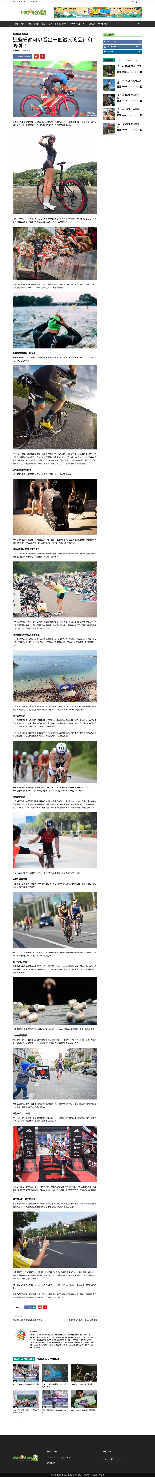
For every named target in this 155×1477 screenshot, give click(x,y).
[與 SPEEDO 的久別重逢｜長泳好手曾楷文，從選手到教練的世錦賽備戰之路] (55, 1373)
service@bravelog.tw (64, 1458)
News (15, 1407)
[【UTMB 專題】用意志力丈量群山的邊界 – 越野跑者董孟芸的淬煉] (109, 85)
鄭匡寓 (124, 72)
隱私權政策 (51, 1463)
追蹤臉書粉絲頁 (60, 24)
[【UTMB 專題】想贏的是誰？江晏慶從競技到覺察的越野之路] (109, 100)
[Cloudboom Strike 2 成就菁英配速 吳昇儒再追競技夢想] (84, 1399)
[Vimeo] (140, 1)
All (120, 60)
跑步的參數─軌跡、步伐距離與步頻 (83, 1320)
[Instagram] (136, 1)
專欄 (16, 24)
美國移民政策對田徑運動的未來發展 (27, 1320)
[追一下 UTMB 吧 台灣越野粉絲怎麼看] (26, 1373)
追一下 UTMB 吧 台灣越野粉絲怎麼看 (26, 1384)
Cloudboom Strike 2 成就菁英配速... (83, 1410)
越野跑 (36, 24)
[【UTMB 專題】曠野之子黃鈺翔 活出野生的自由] (109, 71)
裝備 (50, 24)
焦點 (19, 34)
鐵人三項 (25, 34)
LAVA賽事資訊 (103, 24)
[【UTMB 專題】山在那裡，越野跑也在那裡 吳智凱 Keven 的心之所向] (109, 114)
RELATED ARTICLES (24, 1359)
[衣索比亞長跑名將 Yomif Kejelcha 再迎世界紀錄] (55, 1399)
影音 (43, 24)
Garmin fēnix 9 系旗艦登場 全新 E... (83, 1384)
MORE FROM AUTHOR (48, 1359)
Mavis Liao (125, 86)
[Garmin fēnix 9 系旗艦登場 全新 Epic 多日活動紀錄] (84, 1373)
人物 (29, 24)
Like (139, 41)
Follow (137, 47)
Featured (128, 60)
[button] (139, 24)
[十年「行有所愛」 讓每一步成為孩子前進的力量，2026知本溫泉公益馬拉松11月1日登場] (26, 1399)
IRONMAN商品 (75, 24)
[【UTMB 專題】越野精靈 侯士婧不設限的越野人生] (109, 129)
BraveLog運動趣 (89, 24)
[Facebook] (132, 1)
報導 (15, 34)
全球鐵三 (17, 51)
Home (15, 30)
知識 (22, 24)
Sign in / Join (34, 2)
